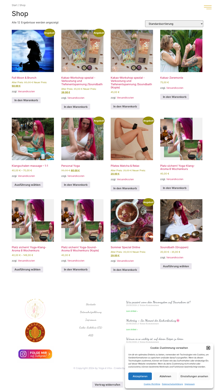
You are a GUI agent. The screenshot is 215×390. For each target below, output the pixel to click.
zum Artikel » (132, 311)
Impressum (190, 384)
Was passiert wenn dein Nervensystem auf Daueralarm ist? (158, 302)
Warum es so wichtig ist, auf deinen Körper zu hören (154, 339)
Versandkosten (26, 91)
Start (14, 5)
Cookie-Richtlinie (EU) (90, 327)
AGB (90, 335)
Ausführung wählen (27, 184)
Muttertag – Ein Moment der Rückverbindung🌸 (153, 320)
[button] (208, 348)
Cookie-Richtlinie (152, 384)
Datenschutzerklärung (172, 384)
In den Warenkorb (26, 100)
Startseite (91, 304)
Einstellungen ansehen (194, 376)
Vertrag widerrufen (107, 384)
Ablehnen (165, 376)
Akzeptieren (140, 376)
